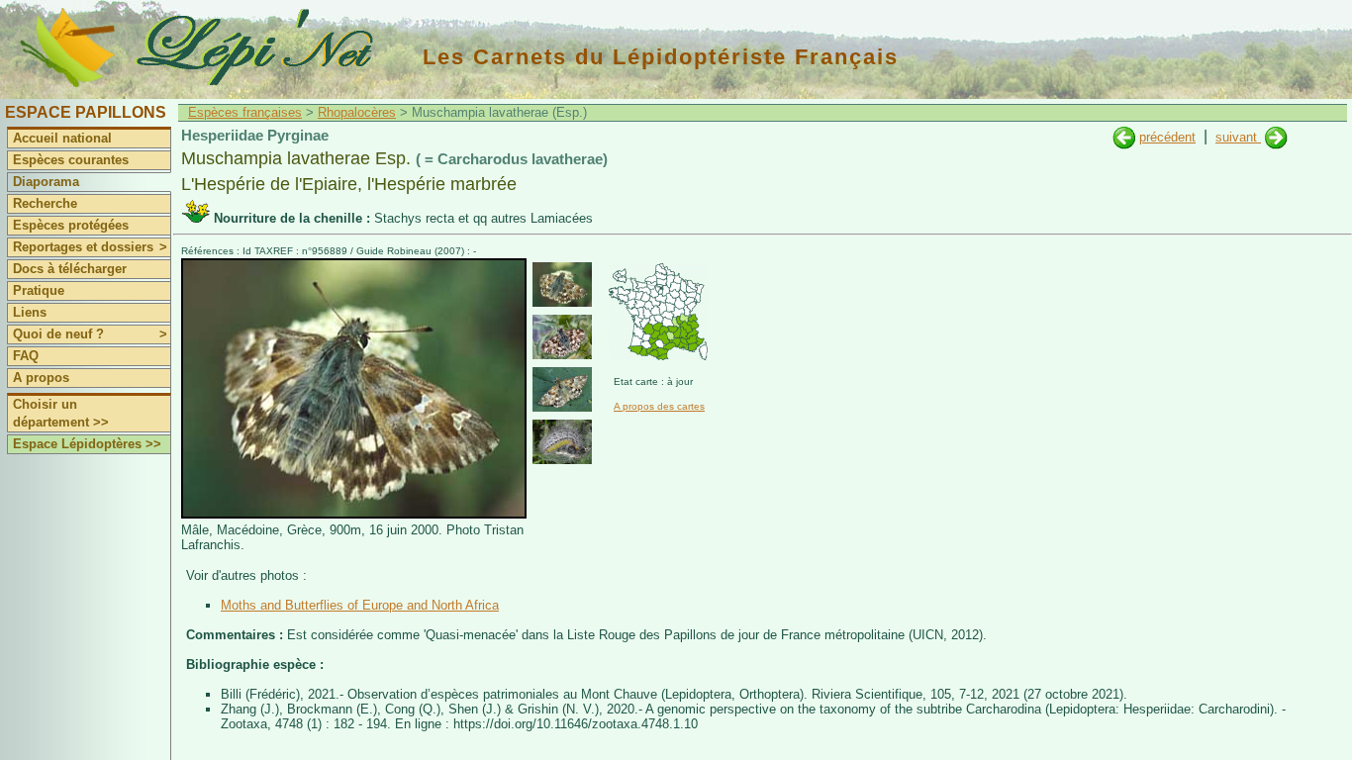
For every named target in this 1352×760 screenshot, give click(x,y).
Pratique (38, 290)
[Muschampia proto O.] (1123, 137)
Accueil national (62, 138)
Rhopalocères (357, 112)
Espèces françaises (245, 112)
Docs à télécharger (70, 268)
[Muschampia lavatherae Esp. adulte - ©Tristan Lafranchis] (562, 284)
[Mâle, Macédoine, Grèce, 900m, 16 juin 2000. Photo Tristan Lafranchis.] (354, 514)
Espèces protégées (71, 225)
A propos (41, 377)
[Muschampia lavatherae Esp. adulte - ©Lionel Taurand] (562, 389)
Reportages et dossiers (90, 246)
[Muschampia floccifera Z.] (1276, 137)
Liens (30, 312)
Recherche (45, 203)
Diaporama (46, 181)
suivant (1238, 137)
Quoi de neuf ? (90, 334)
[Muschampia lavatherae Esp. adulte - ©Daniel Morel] (562, 337)
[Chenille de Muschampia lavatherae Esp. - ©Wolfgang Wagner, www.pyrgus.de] (562, 442)
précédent (1167, 137)
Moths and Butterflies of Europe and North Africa (360, 605)
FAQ (26, 355)
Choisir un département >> (61, 413)
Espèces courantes (71, 159)
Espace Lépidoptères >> (87, 443)
